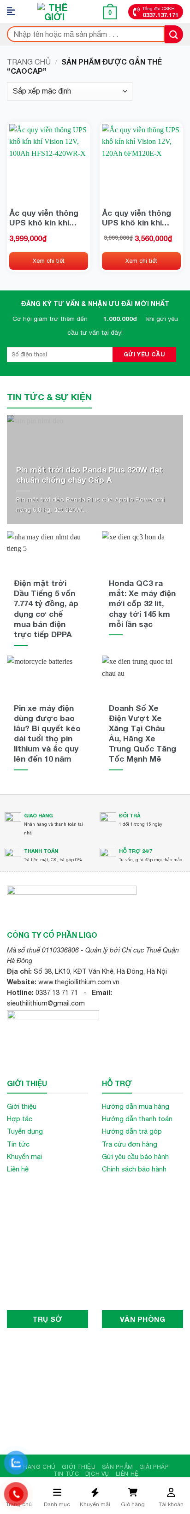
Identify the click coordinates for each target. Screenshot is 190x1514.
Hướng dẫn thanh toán (137, 1119)
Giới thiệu (21, 1106)
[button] (14, 11)
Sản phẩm (117, 1466)
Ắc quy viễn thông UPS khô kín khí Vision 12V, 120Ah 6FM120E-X (136, 217)
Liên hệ (18, 1169)
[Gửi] (174, 34)
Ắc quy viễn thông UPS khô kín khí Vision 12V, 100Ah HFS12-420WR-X (43, 217)
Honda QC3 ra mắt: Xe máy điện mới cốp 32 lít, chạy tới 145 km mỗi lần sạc (142, 603)
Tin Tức (66, 1473)
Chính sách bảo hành (134, 1169)
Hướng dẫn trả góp (132, 1131)
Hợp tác (19, 1119)
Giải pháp (154, 1466)
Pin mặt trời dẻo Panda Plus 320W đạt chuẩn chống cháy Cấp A (89, 475)
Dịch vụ (97, 1473)
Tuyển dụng (25, 1131)
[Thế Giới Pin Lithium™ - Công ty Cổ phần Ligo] (54, 11)
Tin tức (18, 1144)
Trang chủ (29, 62)
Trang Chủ (37, 1466)
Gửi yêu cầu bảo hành (135, 1156)
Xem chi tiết (49, 260)
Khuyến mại (24, 1156)
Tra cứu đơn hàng (129, 1144)
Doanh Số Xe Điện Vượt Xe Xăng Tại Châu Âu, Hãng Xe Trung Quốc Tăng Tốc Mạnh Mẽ (142, 733)
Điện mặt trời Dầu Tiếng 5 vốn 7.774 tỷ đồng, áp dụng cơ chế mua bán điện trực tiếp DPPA (46, 608)
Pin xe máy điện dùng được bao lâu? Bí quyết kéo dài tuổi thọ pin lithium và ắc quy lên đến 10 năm (47, 733)
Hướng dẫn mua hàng (135, 1106)
